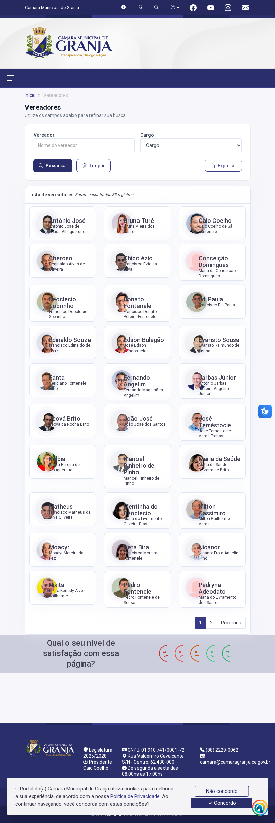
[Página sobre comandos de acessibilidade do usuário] (175, 7)
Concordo (224, 803)
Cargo (147, 135)
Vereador (44, 135)
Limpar (97, 165)
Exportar (227, 165)
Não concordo (222, 791)
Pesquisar (56, 165)
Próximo (230, 622)
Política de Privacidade (135, 796)
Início (30, 95)
